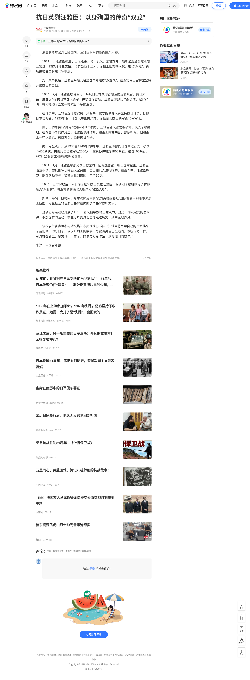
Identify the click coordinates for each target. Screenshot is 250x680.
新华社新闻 (42, 403)
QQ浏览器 (129, 654)
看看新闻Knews (44, 430)
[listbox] (94, 404)
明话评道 (40, 293)
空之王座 (40, 375)
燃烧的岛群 (42, 457)
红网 (38, 539)
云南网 (39, 512)
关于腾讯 (41, 654)
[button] (204, 29)
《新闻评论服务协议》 (82, 551)
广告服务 (98, 654)
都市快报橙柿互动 (45, 321)
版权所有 (98, 669)
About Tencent (54, 654)
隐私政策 (77, 654)
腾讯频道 (140, 654)
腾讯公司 (89, 669)
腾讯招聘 (108, 654)
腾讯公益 (119, 654)
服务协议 (67, 654)
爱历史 (39, 348)
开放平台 (88, 654)
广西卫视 (40, 485)
